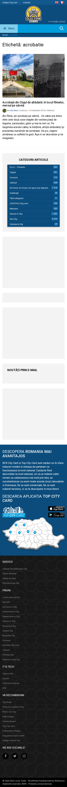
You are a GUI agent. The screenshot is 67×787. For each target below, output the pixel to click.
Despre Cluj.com (10, 2)
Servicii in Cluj (16, 214)
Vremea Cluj (7, 654)
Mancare (14, 208)
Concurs (14, 177)
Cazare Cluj (7, 631)
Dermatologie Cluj (10, 583)
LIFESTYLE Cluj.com (19, 203)
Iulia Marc (14, 110)
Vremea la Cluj (16, 224)
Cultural (13, 182)
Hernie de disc (9, 578)
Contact (26, 2)
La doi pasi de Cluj (11, 597)
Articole (6, 602)
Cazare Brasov (9, 721)
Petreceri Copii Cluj (11, 659)
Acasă (5, 35)
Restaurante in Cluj (11, 616)
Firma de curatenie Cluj (13, 707)
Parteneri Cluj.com (10, 645)
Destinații (14, 193)
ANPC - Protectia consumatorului (36, 784)
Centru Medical (9, 573)
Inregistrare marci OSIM (13, 736)
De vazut (6, 640)
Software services (10, 683)
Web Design (8, 716)
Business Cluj (8, 635)
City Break (7, 702)
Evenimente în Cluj (10, 611)
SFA (4, 688)
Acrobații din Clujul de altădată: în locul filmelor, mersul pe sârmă (33, 104)
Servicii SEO (7, 673)
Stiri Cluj (13, 219)
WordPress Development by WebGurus (46, 781)
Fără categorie (16, 198)
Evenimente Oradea (11, 731)
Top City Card (8, 726)
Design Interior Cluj (11, 740)
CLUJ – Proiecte (17, 167)
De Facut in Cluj (9, 607)
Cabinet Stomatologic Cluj (14, 569)
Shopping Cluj (9, 626)
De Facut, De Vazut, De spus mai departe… (29, 188)
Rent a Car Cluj (9, 712)
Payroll (5, 678)
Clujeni (13, 172)
